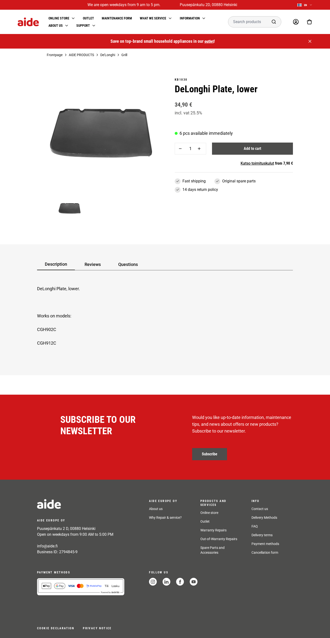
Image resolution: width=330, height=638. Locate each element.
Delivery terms (262, 535)
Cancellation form (264, 552)
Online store (209, 513)
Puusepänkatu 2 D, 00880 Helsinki (66, 528)
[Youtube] (193, 582)
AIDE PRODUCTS (81, 55)
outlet (209, 41)
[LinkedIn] (166, 582)
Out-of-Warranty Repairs (218, 539)
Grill (124, 55)
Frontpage (55, 55)
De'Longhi (107, 55)
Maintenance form (117, 18)
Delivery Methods (264, 517)
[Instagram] (153, 582)
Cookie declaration (55, 628)
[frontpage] (80, 504)
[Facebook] (180, 582)
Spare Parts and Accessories (212, 550)
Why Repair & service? (165, 517)
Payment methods (265, 544)
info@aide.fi (47, 546)
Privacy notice (97, 628)
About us (156, 509)
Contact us (259, 509)
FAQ (254, 526)
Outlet (88, 18)
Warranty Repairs (213, 530)
